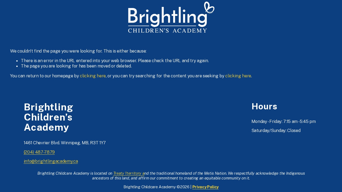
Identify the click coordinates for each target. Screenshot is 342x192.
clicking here (93, 75)
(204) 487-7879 (39, 152)
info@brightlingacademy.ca (51, 161)
